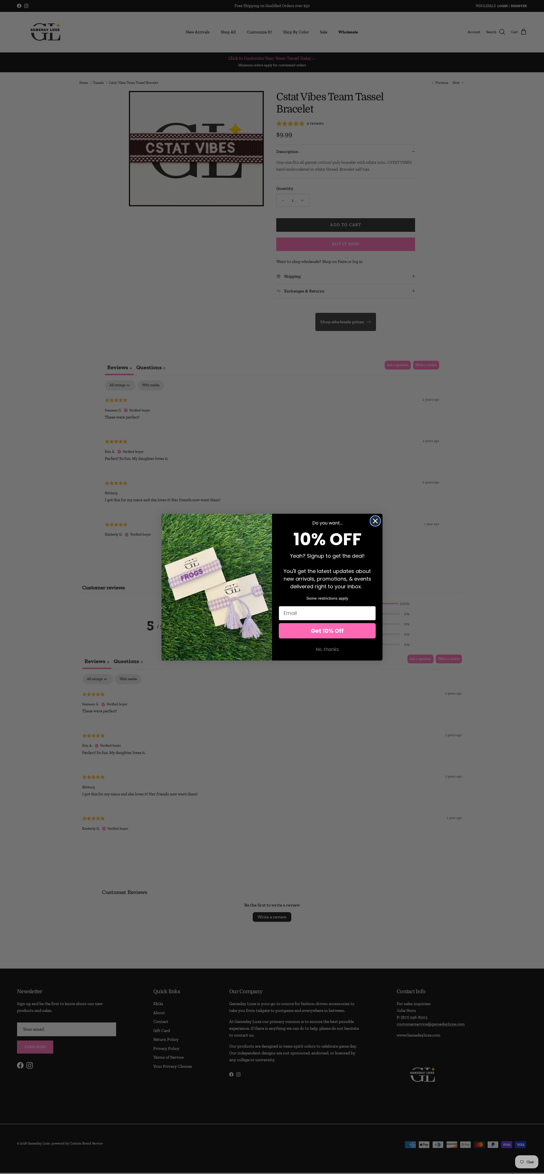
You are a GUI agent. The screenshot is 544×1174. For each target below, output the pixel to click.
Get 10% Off (327, 631)
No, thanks (327, 649)
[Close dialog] (375, 521)
